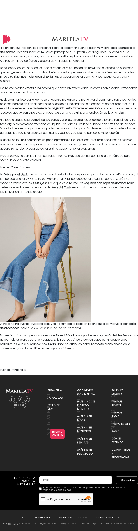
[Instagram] (19, 399)
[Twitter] (23, 405)
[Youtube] (16, 405)
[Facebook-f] (12, 399)
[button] (133, 39)
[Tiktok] (27, 399)
